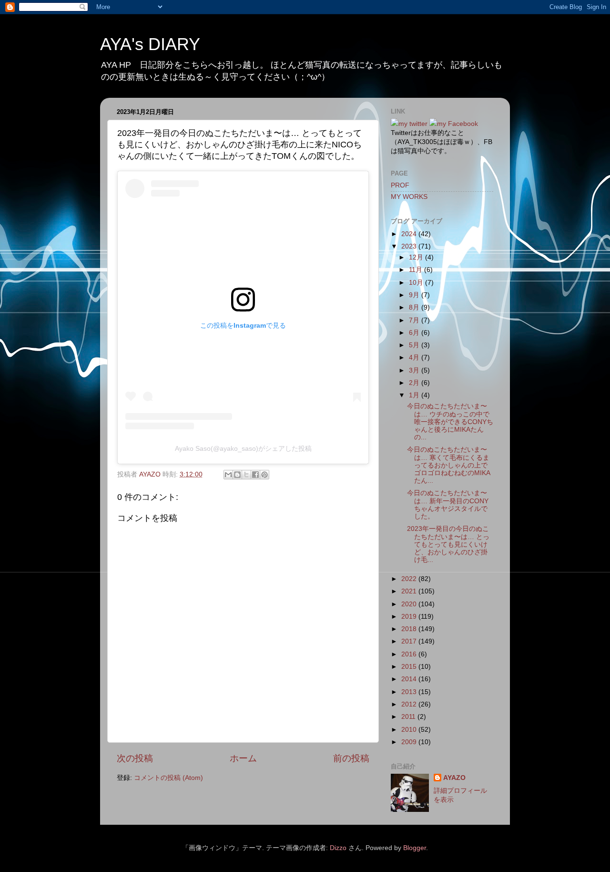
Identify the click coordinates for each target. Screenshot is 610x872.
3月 (415, 370)
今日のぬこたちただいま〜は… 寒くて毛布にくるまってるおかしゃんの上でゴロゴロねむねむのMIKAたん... (448, 465)
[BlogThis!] (237, 474)
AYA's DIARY (150, 44)
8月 (415, 307)
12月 (417, 257)
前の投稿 (351, 758)
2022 (409, 578)
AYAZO (454, 777)
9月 (415, 295)
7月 (415, 320)
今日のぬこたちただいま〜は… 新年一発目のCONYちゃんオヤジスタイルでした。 (447, 504)
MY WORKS (409, 196)
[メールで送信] (228, 474)
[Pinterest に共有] (264, 474)
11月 (416, 269)
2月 (415, 382)
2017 (409, 641)
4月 (415, 357)
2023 (409, 246)
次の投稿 (135, 758)
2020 (409, 604)
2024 (409, 234)
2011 (409, 716)
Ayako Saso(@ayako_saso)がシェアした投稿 (243, 448)
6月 (415, 332)
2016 (409, 654)
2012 (409, 704)
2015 (409, 666)
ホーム (243, 758)
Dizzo (338, 847)
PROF (400, 185)
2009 (409, 742)
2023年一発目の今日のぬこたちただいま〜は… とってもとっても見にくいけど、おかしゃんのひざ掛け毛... (448, 544)
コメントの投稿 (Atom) (168, 777)
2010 (409, 729)
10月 (417, 282)
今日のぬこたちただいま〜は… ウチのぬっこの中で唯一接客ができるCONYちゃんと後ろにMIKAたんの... (450, 422)
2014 (409, 679)
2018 (409, 629)
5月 (415, 345)
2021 (409, 591)
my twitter (412, 123)
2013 (409, 692)
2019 (409, 616)
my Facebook (457, 123)
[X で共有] (246, 474)
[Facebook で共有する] (255, 474)
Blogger (414, 847)
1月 (415, 395)
